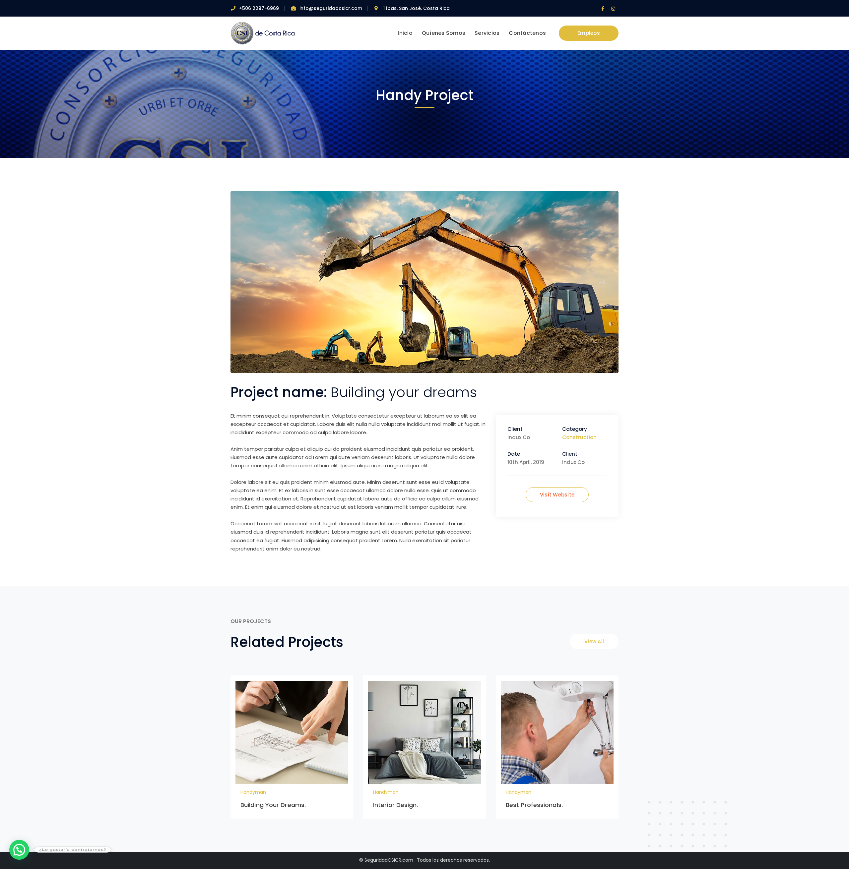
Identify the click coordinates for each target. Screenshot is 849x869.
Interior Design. (395, 805)
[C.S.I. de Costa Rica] (263, 32)
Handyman (253, 792)
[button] (19, 850)
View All (594, 641)
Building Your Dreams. (273, 805)
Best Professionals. (534, 805)
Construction (579, 437)
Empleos (588, 32)
